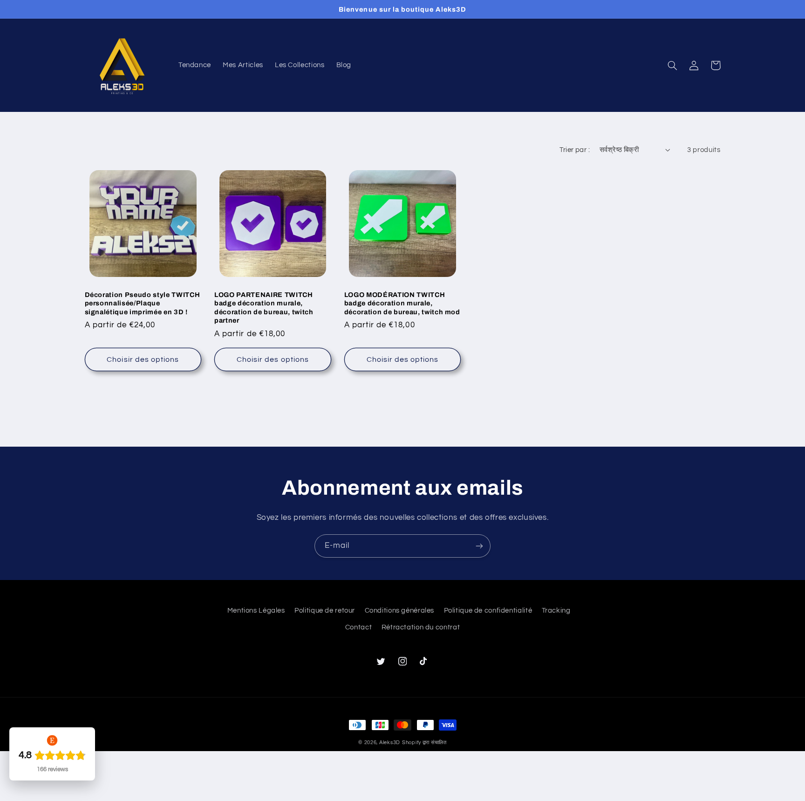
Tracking (556, 610)
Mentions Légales (256, 610)
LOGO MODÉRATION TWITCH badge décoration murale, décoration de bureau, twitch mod (402, 303)
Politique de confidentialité (488, 610)
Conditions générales (400, 610)
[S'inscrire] (479, 545)
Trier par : (574, 149)
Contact (358, 627)
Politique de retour (324, 610)
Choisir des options (143, 359)
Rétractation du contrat (421, 627)
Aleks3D (389, 742)
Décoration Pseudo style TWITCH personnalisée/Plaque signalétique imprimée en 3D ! (142, 303)
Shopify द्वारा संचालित (424, 742)
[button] (672, 65)
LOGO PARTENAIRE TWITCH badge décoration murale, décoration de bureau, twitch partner (263, 307)
